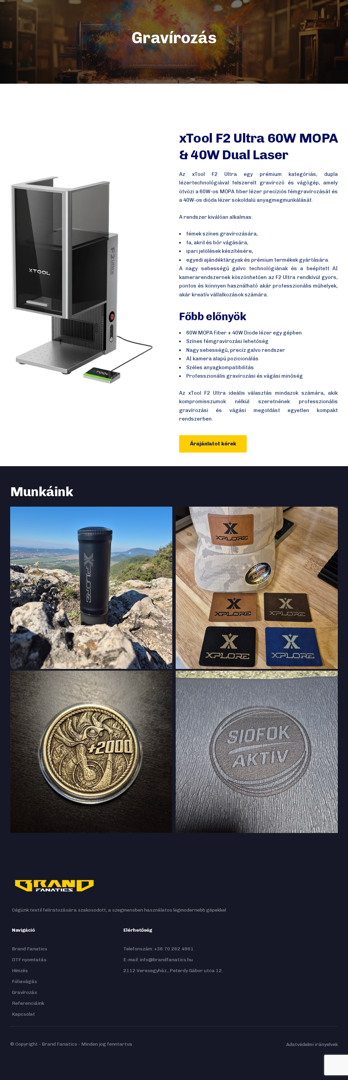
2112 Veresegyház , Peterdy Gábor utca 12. (173, 970)
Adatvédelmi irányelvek (312, 1044)
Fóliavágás (24, 981)
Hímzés (20, 970)
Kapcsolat (23, 1014)
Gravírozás (24, 992)
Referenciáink (28, 1003)
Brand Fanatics (29, 949)
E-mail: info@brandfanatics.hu (158, 960)
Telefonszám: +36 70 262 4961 (158, 949)
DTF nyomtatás (29, 960)
